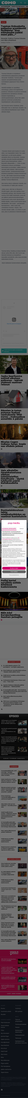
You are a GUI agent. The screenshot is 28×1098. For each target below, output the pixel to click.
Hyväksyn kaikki (14, 568)
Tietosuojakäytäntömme (14, 575)
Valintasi (22, 528)
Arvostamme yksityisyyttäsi (9, 528)
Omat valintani (14, 571)
